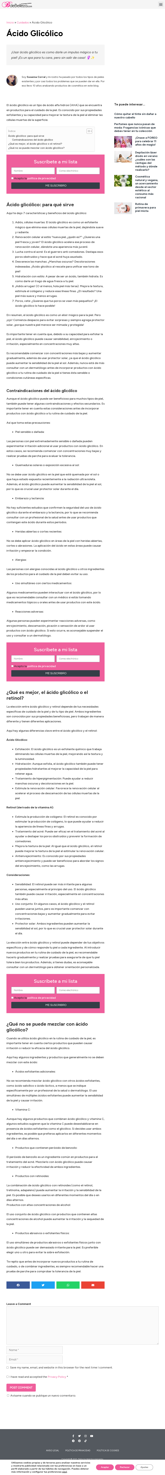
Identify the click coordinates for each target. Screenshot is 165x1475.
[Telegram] (73, 1441)
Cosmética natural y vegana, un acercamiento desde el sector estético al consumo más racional (146, 187)
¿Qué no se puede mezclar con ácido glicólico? (36, 147)
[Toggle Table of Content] (87, 131)
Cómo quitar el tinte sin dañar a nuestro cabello (135, 115)
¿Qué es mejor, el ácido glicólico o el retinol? (35, 143)
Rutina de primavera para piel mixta (145, 207)
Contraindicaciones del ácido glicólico (32, 139)
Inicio (10, 22)
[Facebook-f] (73, 1436)
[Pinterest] (79, 1441)
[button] (160, 4)
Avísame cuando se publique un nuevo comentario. (43, 1395)
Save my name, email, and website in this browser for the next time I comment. (61, 1367)
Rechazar (125, 1467)
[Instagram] (85, 1436)
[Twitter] (79, 1436)
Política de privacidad (77, 1450)
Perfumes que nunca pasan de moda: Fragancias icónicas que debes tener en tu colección (135, 127)
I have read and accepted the (39, 1377)
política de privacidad (41, 178)
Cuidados (23, 22)
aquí (64, 1471)
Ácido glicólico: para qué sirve (26, 135)
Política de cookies (108, 1450)
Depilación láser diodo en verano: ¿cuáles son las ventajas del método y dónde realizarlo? (146, 161)
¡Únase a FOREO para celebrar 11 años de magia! (146, 141)
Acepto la (35, 178)
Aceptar (105, 1467)
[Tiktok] (85, 1441)
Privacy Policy (57, 1377)
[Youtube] (91, 1436)
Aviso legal (52, 1450)
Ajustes (144, 1467)
